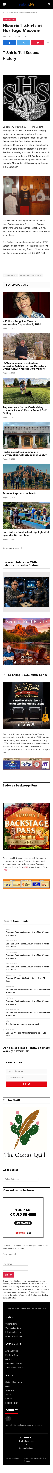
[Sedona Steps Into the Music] (26, 477)
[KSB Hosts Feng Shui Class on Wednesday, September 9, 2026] (26, 305)
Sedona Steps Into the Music (19, 493)
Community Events (13, 1363)
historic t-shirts (10, 275)
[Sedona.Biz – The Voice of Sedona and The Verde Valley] (26, 4)
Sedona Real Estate (13, 1382)
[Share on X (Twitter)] (23, 42)
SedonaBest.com (26, 1448)
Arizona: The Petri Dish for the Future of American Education (28, 991)
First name (7, 1264)
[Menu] (4, 4)
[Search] (48, 4)
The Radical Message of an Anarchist (22, 1024)
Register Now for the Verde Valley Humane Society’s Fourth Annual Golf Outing (25, 410)
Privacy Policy (28, 1458)
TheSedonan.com (26, 1441)
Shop (7, 1386)
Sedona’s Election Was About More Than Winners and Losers (27, 933)
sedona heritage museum (30, 275)
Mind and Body (11, 1355)
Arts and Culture (12, 1351)
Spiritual (9, 1359)
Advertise (9, 1390)
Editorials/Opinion (13, 1332)
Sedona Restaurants (14, 1367)
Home (5, 12)
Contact (8, 1399)
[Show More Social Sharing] (47, 42)
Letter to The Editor (13, 1336)
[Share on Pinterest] (37, 42)
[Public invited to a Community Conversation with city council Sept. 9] (26, 435)
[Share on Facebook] (9, 42)
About (8, 1394)
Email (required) (10, 1254)
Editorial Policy (11, 1403)
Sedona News (9, 20)
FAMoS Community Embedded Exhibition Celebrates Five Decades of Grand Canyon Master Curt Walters (25, 366)
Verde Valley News (13, 1328)
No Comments (23, 36)
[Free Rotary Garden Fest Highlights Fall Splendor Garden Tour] (26, 515)
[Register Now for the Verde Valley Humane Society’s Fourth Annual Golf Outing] (26, 391)
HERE (26, 867)
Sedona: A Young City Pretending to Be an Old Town (26, 979)
